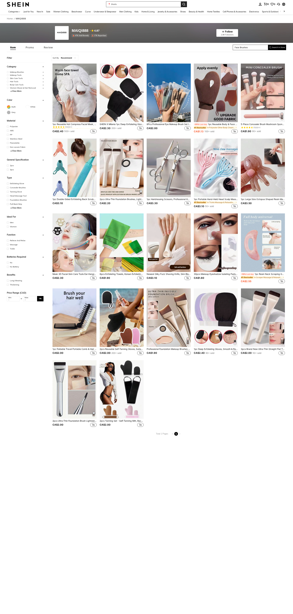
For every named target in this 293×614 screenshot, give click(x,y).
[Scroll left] (280, 11)
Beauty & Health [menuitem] (196, 11)
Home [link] (10, 18)
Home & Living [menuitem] (148, 11)
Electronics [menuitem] (254, 11)
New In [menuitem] (40, 11)
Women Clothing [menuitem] (61, 11)
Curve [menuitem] (88, 11)
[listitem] (81, 35)
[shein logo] (18, 4)
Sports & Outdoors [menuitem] (270, 11)
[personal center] (260, 4)
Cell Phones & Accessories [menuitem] (234, 11)
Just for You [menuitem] (29, 11)
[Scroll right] (284, 11)
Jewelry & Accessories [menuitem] (167, 11)
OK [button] (40, 299)
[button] (278, 4)
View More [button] (17, 91)
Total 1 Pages (162, 434)
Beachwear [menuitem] (77, 11)
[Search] (184, 4)
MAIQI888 (80, 31)
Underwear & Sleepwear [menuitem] (105, 11)
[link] (266, 4)
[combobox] (64, 58)
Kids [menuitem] (136, 11)
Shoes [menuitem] (183, 11)
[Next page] (180, 434)
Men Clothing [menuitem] (125, 11)
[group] (25, 72)
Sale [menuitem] (48, 11)
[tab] (13, 47)
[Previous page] (172, 434)
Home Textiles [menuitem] (213, 11)
